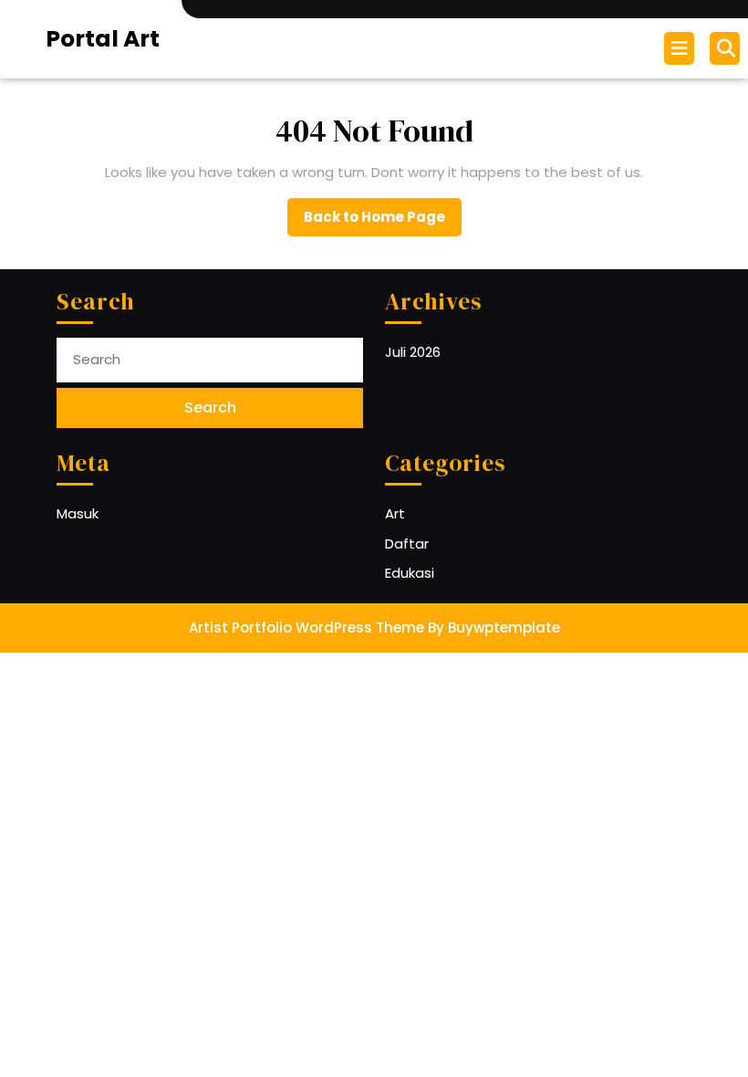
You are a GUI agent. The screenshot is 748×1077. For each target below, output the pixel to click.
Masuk (78, 513)
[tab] (681, 48)
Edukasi (409, 572)
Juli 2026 (413, 351)
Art (395, 513)
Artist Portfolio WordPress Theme (306, 627)
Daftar (407, 543)
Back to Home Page (383, 221)
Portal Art (103, 39)
